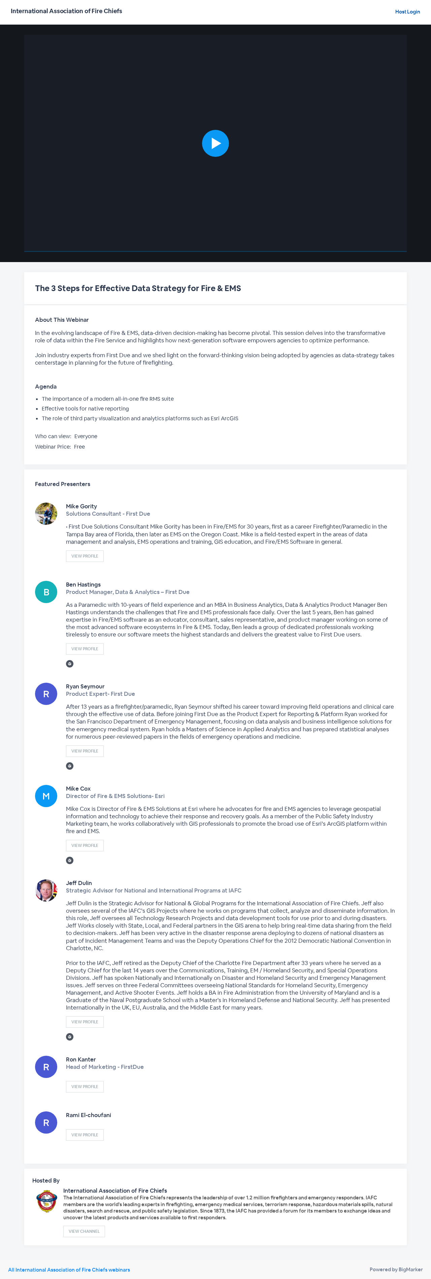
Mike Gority (81, 506)
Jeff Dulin (79, 883)
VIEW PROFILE (84, 556)
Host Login (407, 11)
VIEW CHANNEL (84, 1231)
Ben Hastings (83, 584)
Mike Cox (78, 788)
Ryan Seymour (85, 686)
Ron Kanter (81, 1059)
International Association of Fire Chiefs (115, 1190)
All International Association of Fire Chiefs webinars (69, 1270)
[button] (215, 143)
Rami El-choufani (88, 1115)
